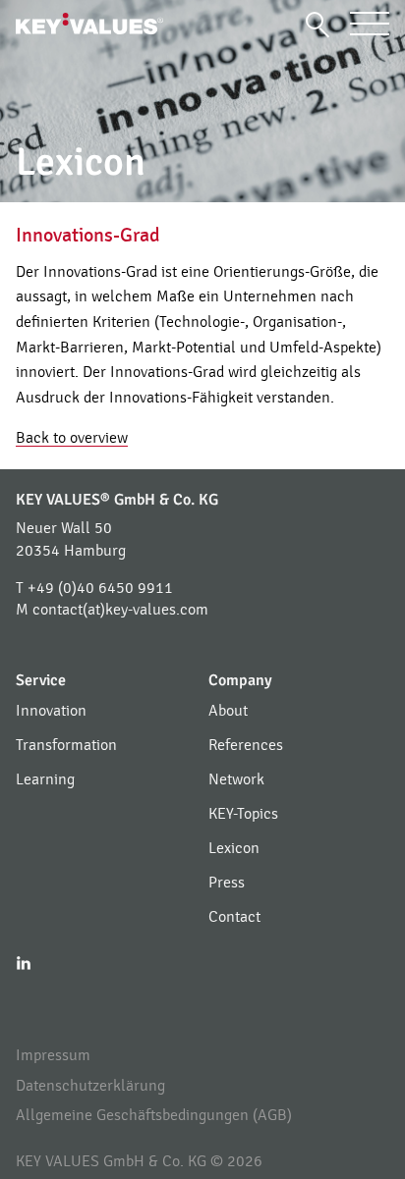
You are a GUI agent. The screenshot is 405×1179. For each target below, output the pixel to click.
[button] (318, 24)
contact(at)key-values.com (120, 609)
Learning (45, 779)
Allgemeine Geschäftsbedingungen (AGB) (154, 1115)
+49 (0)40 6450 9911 (100, 588)
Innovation (51, 711)
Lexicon (234, 848)
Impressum (53, 1055)
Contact (234, 917)
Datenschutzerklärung (90, 1086)
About (228, 711)
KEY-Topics (243, 814)
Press (226, 882)
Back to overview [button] (72, 438)
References (245, 745)
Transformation (66, 745)
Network (236, 779)
